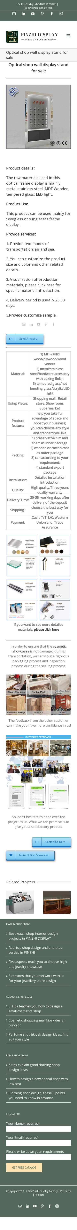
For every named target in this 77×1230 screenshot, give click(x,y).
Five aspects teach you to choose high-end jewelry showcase (38, 964)
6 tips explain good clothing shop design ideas (34, 1067)
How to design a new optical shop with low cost (38, 1081)
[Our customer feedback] (38, 737)
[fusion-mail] (23, 324)
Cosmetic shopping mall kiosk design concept (37, 1022)
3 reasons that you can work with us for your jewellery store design (36, 978)
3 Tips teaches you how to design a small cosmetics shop (36, 1008)
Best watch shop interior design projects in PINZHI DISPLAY (33, 936)
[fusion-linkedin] (31, 324)
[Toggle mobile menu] (69, 35)
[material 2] (38, 580)
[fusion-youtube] (38, 324)
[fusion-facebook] (53, 324)
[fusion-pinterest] (46, 324)
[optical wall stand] (38, 116)
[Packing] (38, 676)
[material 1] (38, 536)
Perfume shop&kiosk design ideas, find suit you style (38, 1037)
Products (65, 1191)
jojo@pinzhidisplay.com (39, 8)
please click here (46, 629)
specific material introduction (32, 290)
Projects (39, 1195)
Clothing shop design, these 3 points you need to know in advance (37, 1095)
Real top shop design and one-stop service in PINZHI (36, 950)
